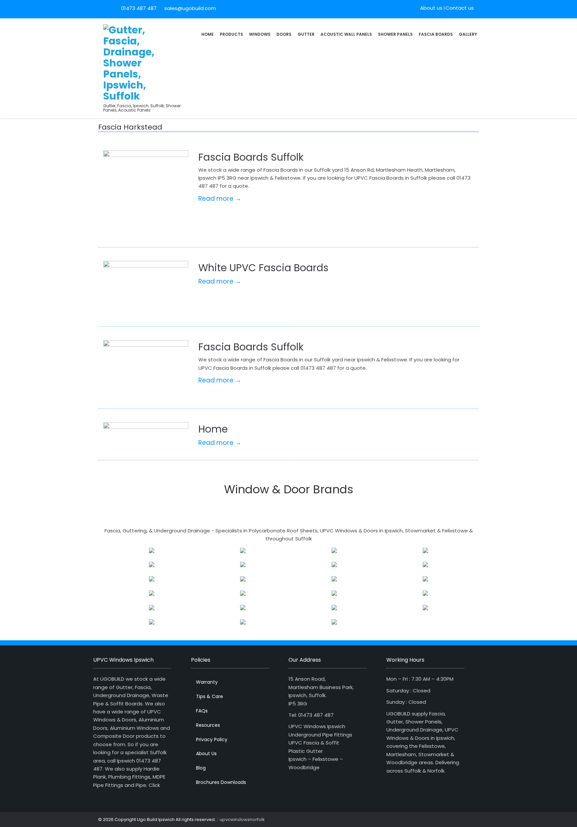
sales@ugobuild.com (189, 8)
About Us (206, 753)
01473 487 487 (139, 8)
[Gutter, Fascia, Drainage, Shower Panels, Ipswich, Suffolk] (129, 62)
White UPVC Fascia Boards (263, 268)
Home (207, 34)
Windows (259, 34)
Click (154, 785)
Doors (284, 34)
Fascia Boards (436, 34)
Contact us (459, 7)
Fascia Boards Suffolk (251, 157)
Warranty (207, 682)
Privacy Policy (211, 739)
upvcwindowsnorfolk (242, 819)
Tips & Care (209, 696)
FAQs (202, 710)
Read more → (219, 198)
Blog (201, 768)
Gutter (306, 34)
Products (231, 34)
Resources (208, 725)
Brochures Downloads (221, 782)
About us (431, 7)
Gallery (468, 34)
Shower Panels (395, 34)
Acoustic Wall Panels (346, 34)
